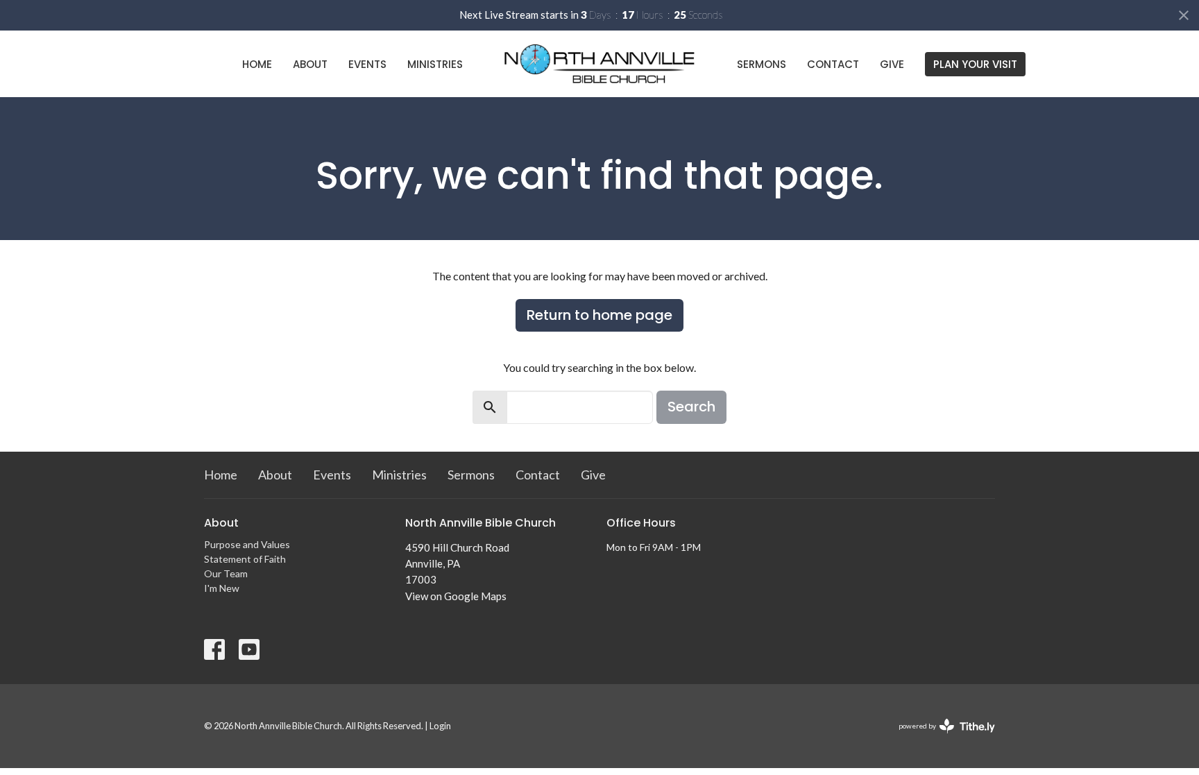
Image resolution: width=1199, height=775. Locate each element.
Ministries (435, 64)
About (310, 64)
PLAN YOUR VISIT (975, 64)
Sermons (761, 64)
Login (440, 725)
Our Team (226, 573)
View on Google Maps (456, 596)
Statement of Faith (245, 559)
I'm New (221, 588)
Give (892, 64)
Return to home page (599, 315)
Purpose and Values (247, 544)
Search (691, 406)
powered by (940, 738)
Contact (833, 64)
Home (257, 64)
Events (367, 64)
